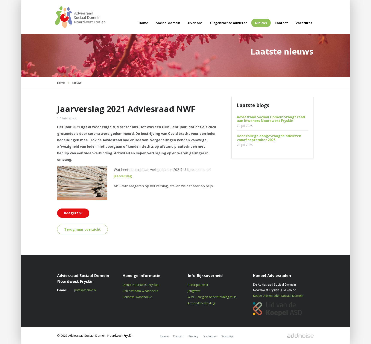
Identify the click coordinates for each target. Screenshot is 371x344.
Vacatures (304, 23)
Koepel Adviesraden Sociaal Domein (278, 296)
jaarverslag (123, 176)
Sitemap (227, 336)
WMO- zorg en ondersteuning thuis (212, 297)
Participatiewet (198, 285)
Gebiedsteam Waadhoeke (140, 291)
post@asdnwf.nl (85, 290)
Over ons (195, 23)
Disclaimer (209, 336)
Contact (281, 23)
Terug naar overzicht (82, 229)
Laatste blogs (253, 105)
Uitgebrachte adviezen (228, 23)
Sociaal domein (168, 23)
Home (143, 23)
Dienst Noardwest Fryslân (140, 285)
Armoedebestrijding (201, 303)
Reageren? (73, 213)
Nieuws (261, 23)
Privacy (193, 336)
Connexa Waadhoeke (137, 297)
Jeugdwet (194, 291)
